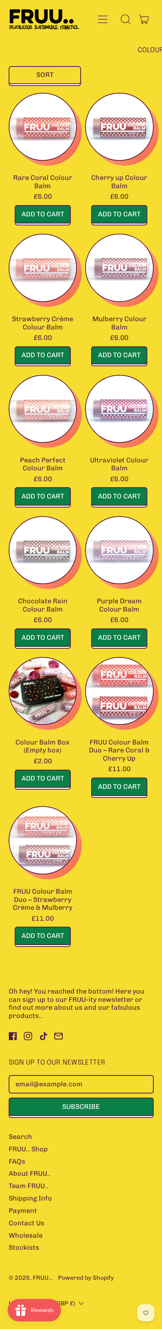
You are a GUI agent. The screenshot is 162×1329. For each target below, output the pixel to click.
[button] (125, 19)
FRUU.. (42, 1277)
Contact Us (26, 1223)
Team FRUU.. (29, 1186)
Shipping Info (30, 1198)
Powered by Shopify (86, 1277)
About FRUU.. (30, 1173)
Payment (23, 1211)
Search (20, 1137)
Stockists (24, 1247)
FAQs (17, 1161)
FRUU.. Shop (28, 1149)
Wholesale (26, 1235)
